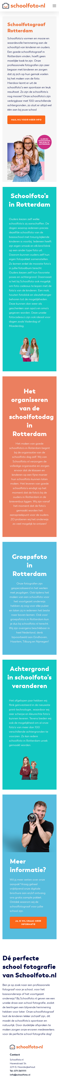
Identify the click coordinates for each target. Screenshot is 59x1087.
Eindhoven (40, 637)
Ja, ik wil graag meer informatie (28, 923)
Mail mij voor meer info (26, 119)
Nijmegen (42, 641)
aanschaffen (36, 223)
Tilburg (27, 641)
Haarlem (15, 641)
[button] (54, 6)
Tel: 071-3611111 (18, 1070)
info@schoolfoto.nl (20, 1074)
